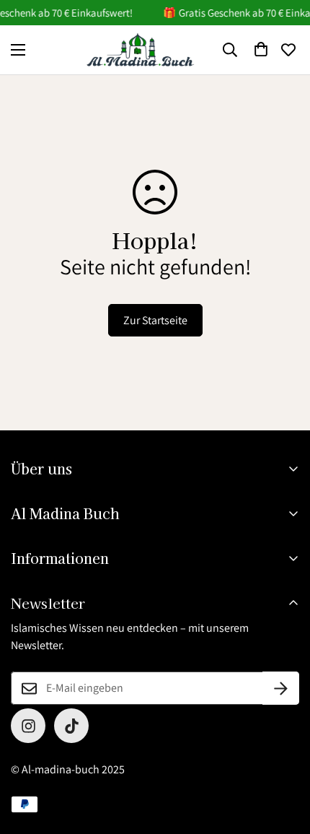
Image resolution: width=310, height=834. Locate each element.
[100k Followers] (28, 725)
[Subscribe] (280, 688)
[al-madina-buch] (141, 49)
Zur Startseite (155, 320)
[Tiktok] (71, 725)
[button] (261, 49)
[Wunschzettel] (288, 49)
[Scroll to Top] (284, 757)
